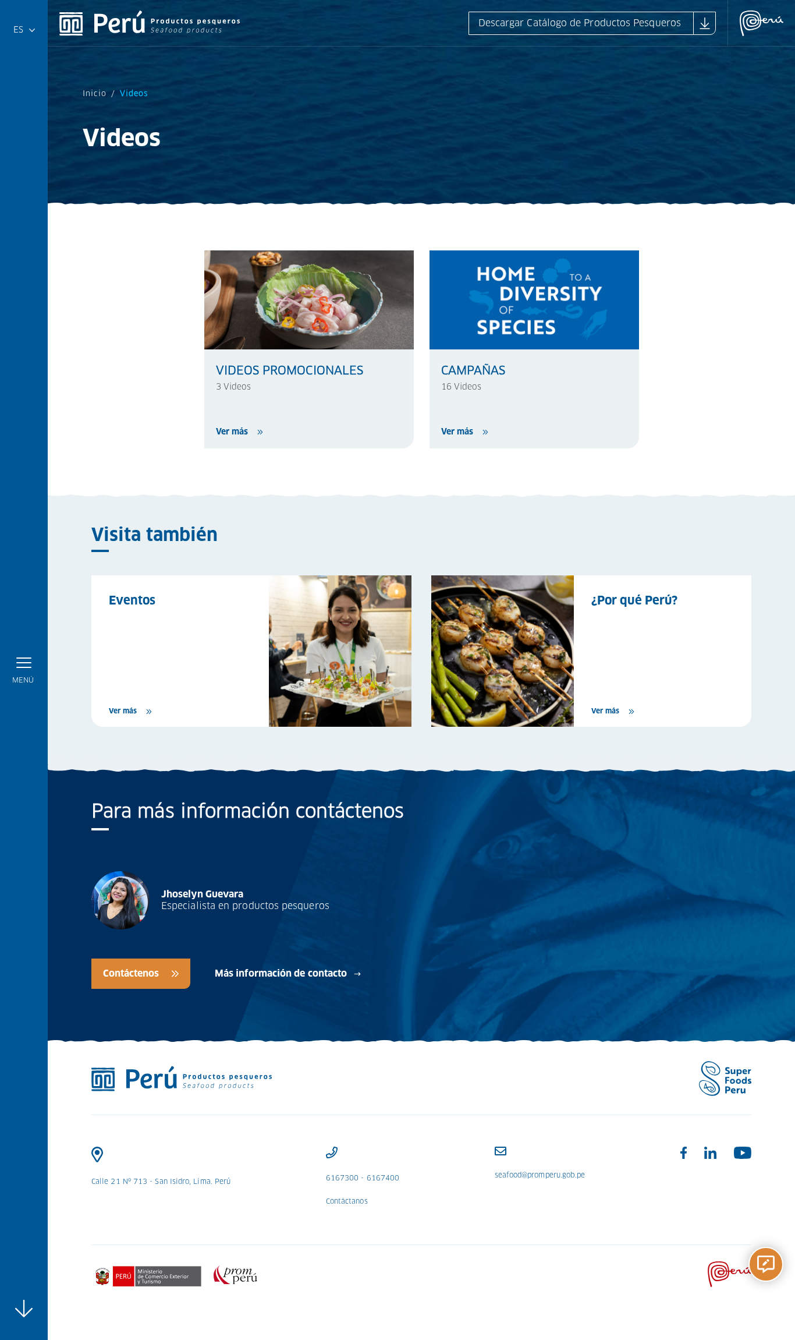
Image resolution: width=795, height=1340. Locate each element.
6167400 (383, 1177)
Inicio (95, 93)
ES (21, 32)
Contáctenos (131, 973)
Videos (134, 93)
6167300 (342, 1177)
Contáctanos (347, 1201)
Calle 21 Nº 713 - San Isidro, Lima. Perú (160, 1181)
